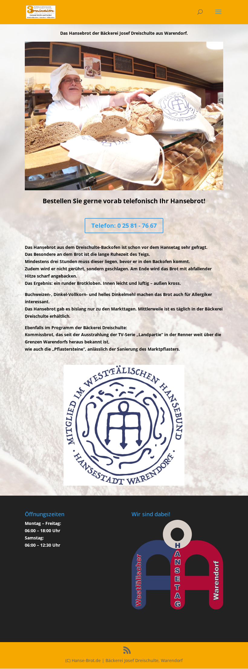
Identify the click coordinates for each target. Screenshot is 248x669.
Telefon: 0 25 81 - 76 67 (124, 225)
